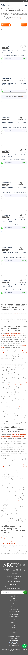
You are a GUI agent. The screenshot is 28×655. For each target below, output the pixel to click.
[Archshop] (6, 5)
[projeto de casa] (14, 36)
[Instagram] (4, 569)
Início (14, 598)
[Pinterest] (23, 569)
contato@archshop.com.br (14, 581)
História (14, 627)
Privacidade (4, 649)
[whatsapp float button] (24, 646)
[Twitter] (17, 569)
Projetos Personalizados (14, 611)
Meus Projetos (14, 638)
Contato (14, 632)
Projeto (6, 46)
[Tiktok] (20, 569)
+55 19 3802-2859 (14, 578)
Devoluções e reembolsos (14, 649)
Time (14, 625)
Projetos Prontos (14, 600)
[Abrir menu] (26, 5)
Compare (14, 619)
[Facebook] (7, 569)
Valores (14, 630)
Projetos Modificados (14, 614)
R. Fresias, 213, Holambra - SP (14, 576)
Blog (14, 603)
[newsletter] (25, 592)
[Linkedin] (10, 569)
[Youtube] (14, 569)
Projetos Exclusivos (14, 616)
